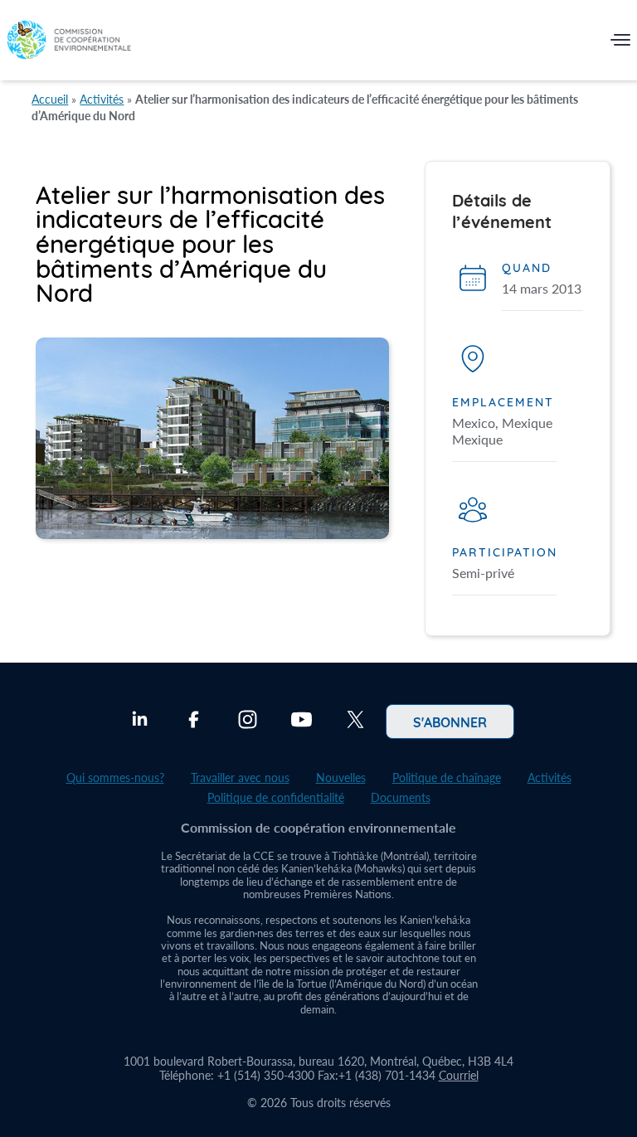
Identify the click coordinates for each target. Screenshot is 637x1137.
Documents (400, 797)
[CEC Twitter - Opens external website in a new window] (355, 721)
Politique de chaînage (446, 777)
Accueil (50, 99)
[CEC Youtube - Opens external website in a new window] (301, 721)
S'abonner (450, 721)
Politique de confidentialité (275, 797)
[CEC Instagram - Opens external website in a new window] (248, 721)
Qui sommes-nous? (115, 777)
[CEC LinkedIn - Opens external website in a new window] (140, 721)
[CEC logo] (69, 43)
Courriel (459, 1075)
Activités (102, 99)
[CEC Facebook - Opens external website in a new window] (194, 721)
